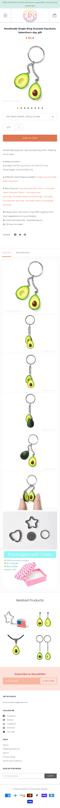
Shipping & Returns (11, 749)
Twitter (10, 720)
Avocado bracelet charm (31, 188)
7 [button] (38, 108)
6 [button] (35, 108)
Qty (9, 127)
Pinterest (11, 728)
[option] (30, 74)
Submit (50, 776)
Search (6, 753)
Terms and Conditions (12, 761)
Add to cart (30, 138)
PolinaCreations (21, 789)
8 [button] (42, 108)
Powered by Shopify (38, 789)
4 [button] (28, 108)
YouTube (11, 732)
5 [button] (31, 108)
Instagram (11, 724)
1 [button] (17, 108)
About (5, 745)
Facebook (11, 716)
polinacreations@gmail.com (15, 702)
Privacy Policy (9, 757)
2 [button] (21, 108)
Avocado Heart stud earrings (27, 196)
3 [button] (24, 108)
